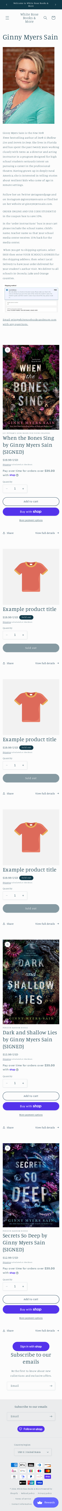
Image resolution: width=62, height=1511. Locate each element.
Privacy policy (44, 1493)
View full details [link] (45, 663)
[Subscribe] (51, 1386)
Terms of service (23, 1499)
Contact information (22, 1504)
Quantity (7, 481)
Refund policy (28, 1493)
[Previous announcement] (6, 4)
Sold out (31, 647)
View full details (45, 532)
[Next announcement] (55, 4)
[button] (7, 18)
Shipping (7, 464)
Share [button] (10, 532)
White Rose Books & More (29, 1489)
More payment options (31, 520)
